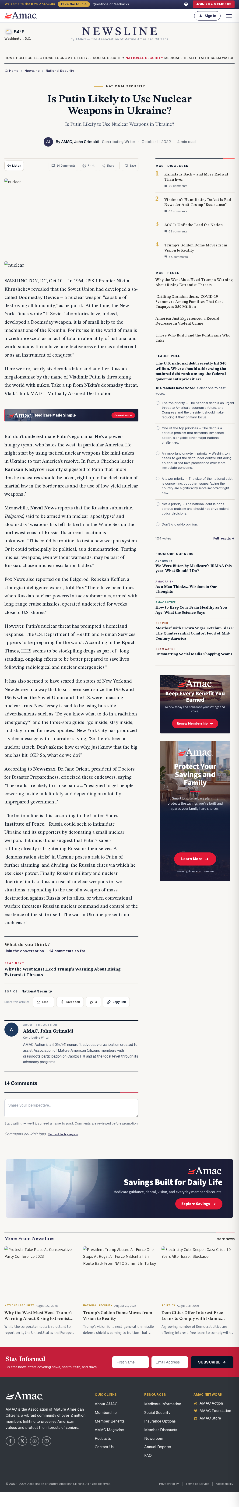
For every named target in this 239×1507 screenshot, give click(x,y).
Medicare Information (162, 1404)
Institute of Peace (24, 824)
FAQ (148, 1455)
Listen (16, 165)
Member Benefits (110, 1421)
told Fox (74, 587)
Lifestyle (83, 58)
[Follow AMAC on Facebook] (10, 1441)
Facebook (73, 1002)
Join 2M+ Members (214, 4)
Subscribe (210, 1362)
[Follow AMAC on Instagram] (34, 1441)
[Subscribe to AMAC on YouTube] (46, 1441)
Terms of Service (197, 1484)
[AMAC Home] (24, 1396)
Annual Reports (157, 1446)
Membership (106, 1412)
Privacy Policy (169, 1484)
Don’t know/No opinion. (180, 524)
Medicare (173, 58)
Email (46, 1002)
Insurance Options (160, 1421)
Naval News (43, 508)
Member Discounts (160, 1429)
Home (9, 58)
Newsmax (44, 769)
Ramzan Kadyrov (24, 469)
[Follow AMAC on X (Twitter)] (22, 1441)
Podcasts (103, 1438)
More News (226, 1238)
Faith (204, 58)
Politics (24, 58)
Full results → (224, 538)
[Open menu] (229, 15)
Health (191, 58)
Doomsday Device (38, 297)
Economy (64, 58)
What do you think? (44, 948)
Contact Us (104, 1446)
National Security (144, 58)
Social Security (108, 58)
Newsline (32, 71)
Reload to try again (63, 1134)
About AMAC (106, 1404)
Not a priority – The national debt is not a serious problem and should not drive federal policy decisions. (195, 509)
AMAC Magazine (109, 1429)
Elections (44, 58)
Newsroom (153, 1438)
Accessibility (224, 1484)
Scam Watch (223, 58)
